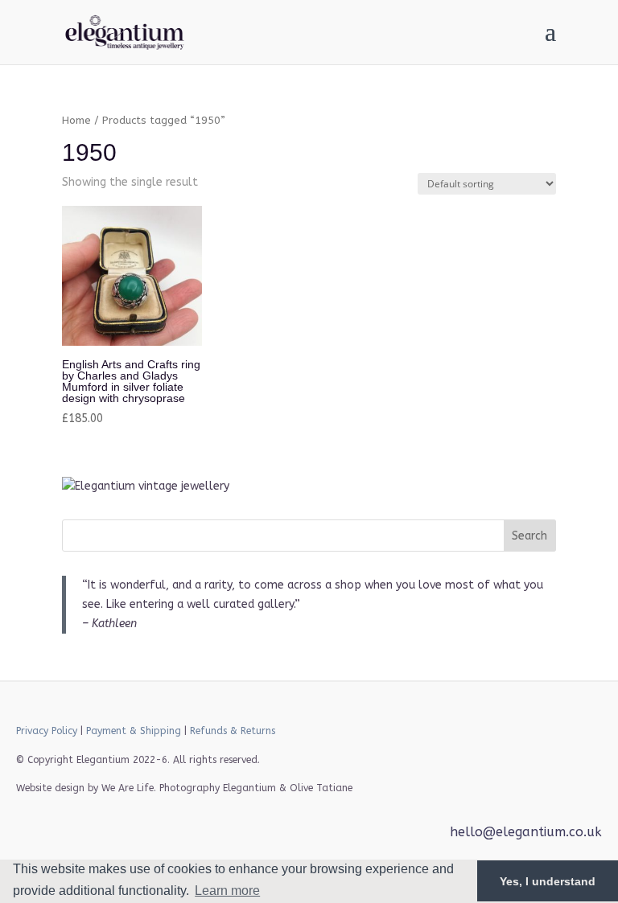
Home (76, 120)
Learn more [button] (227, 890)
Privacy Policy (46, 731)
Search (529, 536)
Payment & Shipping (133, 731)
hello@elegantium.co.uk (526, 831)
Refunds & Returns (232, 731)
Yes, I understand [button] (547, 881)
